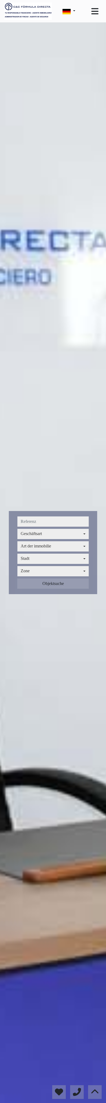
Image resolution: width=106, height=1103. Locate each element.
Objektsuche (53, 583)
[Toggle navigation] (95, 11)
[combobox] (53, 534)
